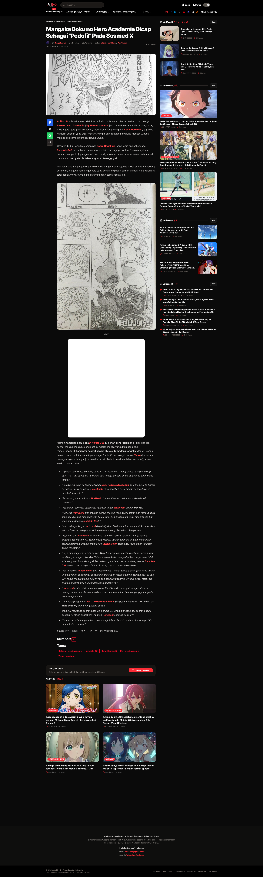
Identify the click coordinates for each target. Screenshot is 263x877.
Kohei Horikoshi (133, 129)
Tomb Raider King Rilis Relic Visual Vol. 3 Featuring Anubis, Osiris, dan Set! (197, 67)
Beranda (49, 21)
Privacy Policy (180, 871)
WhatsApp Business (135, 855)
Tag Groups (213, 871)
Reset (153, 45)
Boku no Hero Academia (70, 125)
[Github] (193, 12)
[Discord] (188, 12)
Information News (75, 21)
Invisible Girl (64, 150)
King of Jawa (60, 43)
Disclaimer (202, 871)
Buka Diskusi (142, 670)
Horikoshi (97, 489)
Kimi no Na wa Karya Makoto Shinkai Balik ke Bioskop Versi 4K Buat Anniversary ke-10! (177, 230)
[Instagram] (166, 12)
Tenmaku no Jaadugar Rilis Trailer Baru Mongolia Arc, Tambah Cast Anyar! (197, 32)
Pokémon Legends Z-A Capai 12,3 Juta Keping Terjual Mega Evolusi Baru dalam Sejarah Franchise (178, 248)
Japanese (166, 198)
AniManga (60, 21)
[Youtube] (184, 12)
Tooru (137, 455)
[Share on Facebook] (50, 122)
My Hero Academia (97, 125)
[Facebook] (171, 12)
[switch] (206, 5)
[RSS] (197, 12)
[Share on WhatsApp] (50, 135)
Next (213, 22)
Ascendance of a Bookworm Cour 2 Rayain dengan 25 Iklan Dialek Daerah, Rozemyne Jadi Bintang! (71, 720)
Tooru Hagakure (106, 146)
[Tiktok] (180, 12)
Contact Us (191, 871)
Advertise (157, 871)
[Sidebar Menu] (215, 5)
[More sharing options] (50, 142)
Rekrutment (167, 871)
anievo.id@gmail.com (134, 851)
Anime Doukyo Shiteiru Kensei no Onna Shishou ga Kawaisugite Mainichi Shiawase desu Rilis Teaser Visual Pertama (128, 720)
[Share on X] (50, 129)
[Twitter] (175, 12)
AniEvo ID (175, 22)
